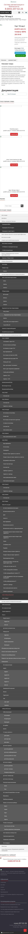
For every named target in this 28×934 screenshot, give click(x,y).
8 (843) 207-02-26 (14, 8)
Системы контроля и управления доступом (10, 904)
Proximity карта (14, 129)
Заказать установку (20, 53)
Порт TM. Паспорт (12, 94)
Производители (4, 892)
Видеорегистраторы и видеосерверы (9, 907)
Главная (2, 18)
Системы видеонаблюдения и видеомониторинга (12, 909)
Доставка (3, 884)
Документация (12, 60)
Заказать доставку (20, 55)
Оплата (2, 887)
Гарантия (3, 889)
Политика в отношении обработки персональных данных (12, 895)
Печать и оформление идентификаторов (10, 911)
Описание (3, 60)
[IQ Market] (13, 1)
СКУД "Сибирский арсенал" (12, 19)
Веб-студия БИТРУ (11, 932)
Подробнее (13, 134)
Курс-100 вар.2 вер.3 (14, 190)
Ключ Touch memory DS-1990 (14, 159)
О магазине (3, 882)
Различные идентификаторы (7, 914)
